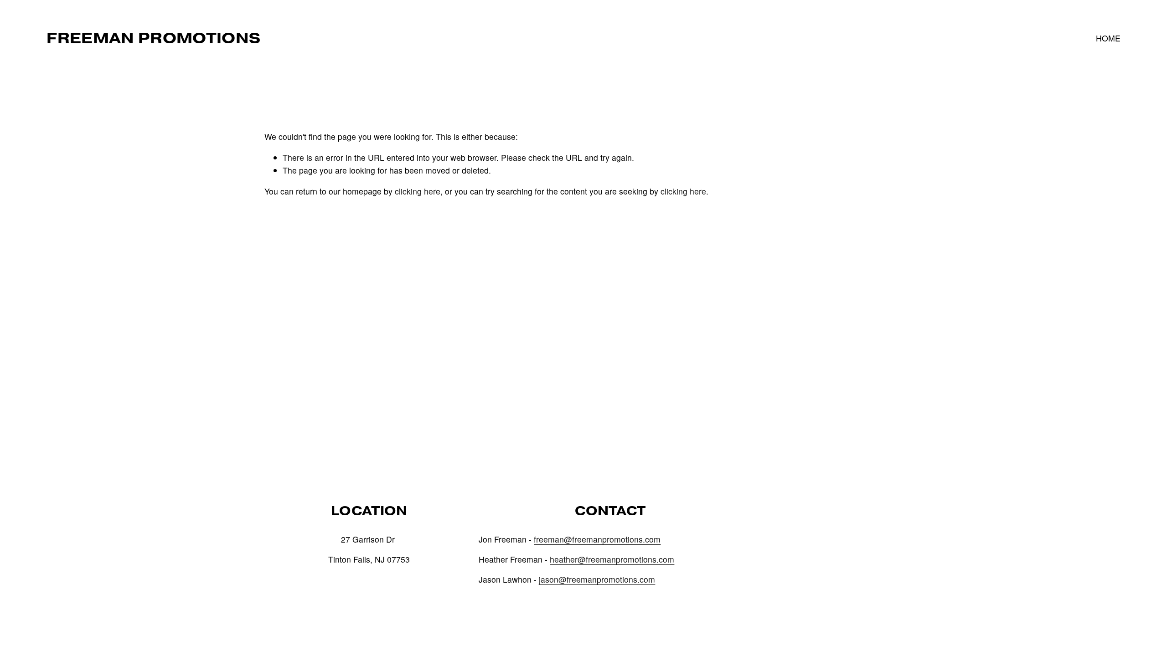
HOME (1108, 38)
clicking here (417, 191)
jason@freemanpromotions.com (597, 579)
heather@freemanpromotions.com (612, 559)
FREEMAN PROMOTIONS (153, 38)
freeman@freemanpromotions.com (597, 539)
